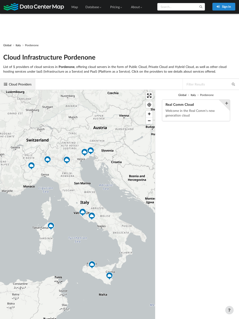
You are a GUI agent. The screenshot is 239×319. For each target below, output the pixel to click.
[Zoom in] (149, 113)
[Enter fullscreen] (149, 95)
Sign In (226, 6)
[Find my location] (149, 104)
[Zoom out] (149, 120)
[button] (92, 217)
